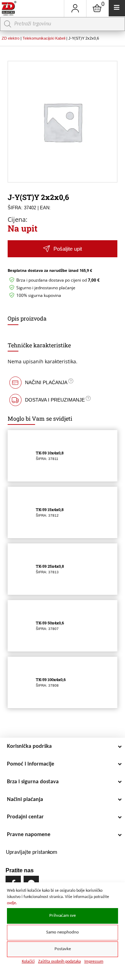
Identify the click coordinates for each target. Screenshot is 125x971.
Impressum (93, 962)
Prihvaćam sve (62, 916)
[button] (63, 248)
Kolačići (28, 962)
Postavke (63, 949)
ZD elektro (10, 38)
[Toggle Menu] (117, 8)
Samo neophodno (62, 932)
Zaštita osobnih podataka (59, 962)
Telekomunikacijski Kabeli (44, 38)
